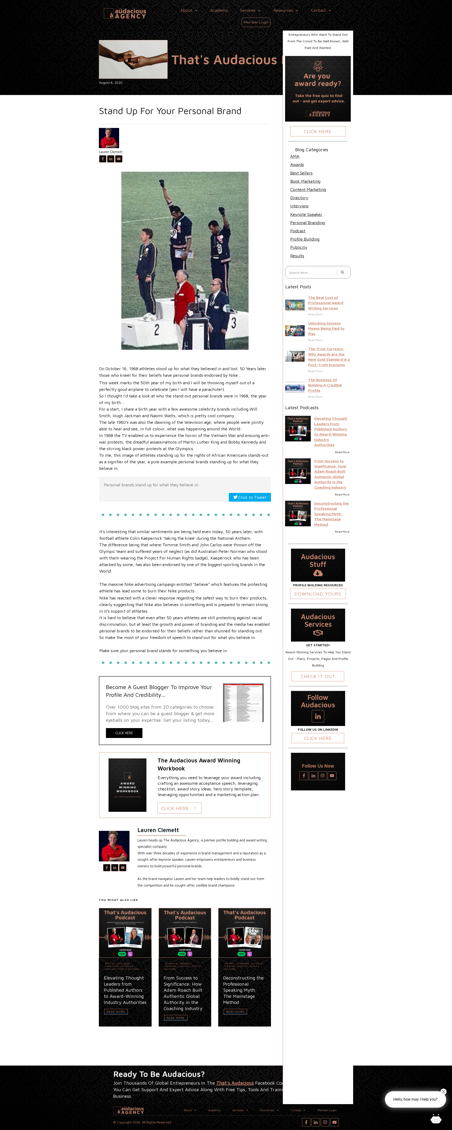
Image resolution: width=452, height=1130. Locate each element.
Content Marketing (308, 189)
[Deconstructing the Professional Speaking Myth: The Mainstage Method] (298, 513)
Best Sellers (113, 963)
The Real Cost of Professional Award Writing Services (325, 302)
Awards (229, 963)
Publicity (298, 247)
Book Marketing (117, 964)
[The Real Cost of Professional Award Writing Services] (295, 305)
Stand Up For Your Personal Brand (170, 110)
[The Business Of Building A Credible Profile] (295, 387)
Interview (127, 966)
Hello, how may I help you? (415, 1099)
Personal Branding (307, 222)
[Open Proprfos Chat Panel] (436, 1119)
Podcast (110, 969)
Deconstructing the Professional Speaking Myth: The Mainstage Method (331, 514)
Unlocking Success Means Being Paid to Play (326, 328)
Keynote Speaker (306, 214)
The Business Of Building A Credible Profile (325, 385)
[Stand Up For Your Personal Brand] (133, 59)
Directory (299, 197)
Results (297, 255)
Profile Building (128, 969)
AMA (294, 156)
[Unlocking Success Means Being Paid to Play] (295, 330)
